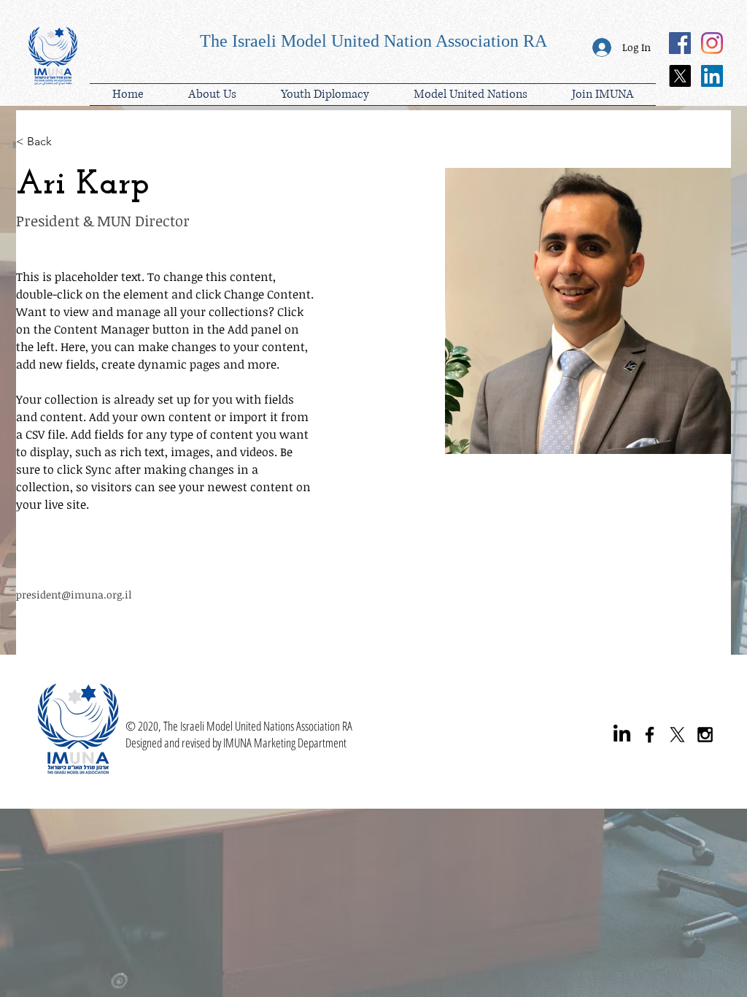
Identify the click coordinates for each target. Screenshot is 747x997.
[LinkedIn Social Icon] (712, 76)
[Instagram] (712, 43)
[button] (324, 94)
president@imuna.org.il (73, 594)
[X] (680, 76)
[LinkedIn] (621, 734)
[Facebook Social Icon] (680, 43)
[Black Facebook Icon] (649, 734)
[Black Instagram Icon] (705, 734)
